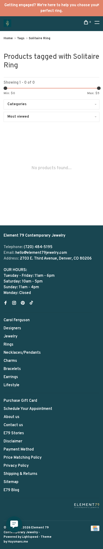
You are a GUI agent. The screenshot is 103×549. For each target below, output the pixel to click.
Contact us (13, 425)
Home (8, 38)
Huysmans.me (18, 542)
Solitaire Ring (39, 38)
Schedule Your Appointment (28, 409)
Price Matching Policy (23, 457)
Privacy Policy (16, 465)
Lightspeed (30, 537)
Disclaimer (13, 441)
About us (11, 417)
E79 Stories (14, 433)
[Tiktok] (31, 303)
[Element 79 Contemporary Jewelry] (86, 505)
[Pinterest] (23, 303)
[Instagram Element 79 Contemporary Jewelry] (14, 303)
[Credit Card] (95, 530)
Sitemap (11, 482)
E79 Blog (11, 490)
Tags (20, 38)
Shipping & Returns (20, 474)
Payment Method (19, 449)
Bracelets (12, 369)
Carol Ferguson (17, 320)
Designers (12, 328)
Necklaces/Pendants (22, 352)
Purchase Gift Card (20, 400)
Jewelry (10, 336)
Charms (10, 361)
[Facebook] (5, 303)
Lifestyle (11, 385)
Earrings (11, 377)
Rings (8, 344)
